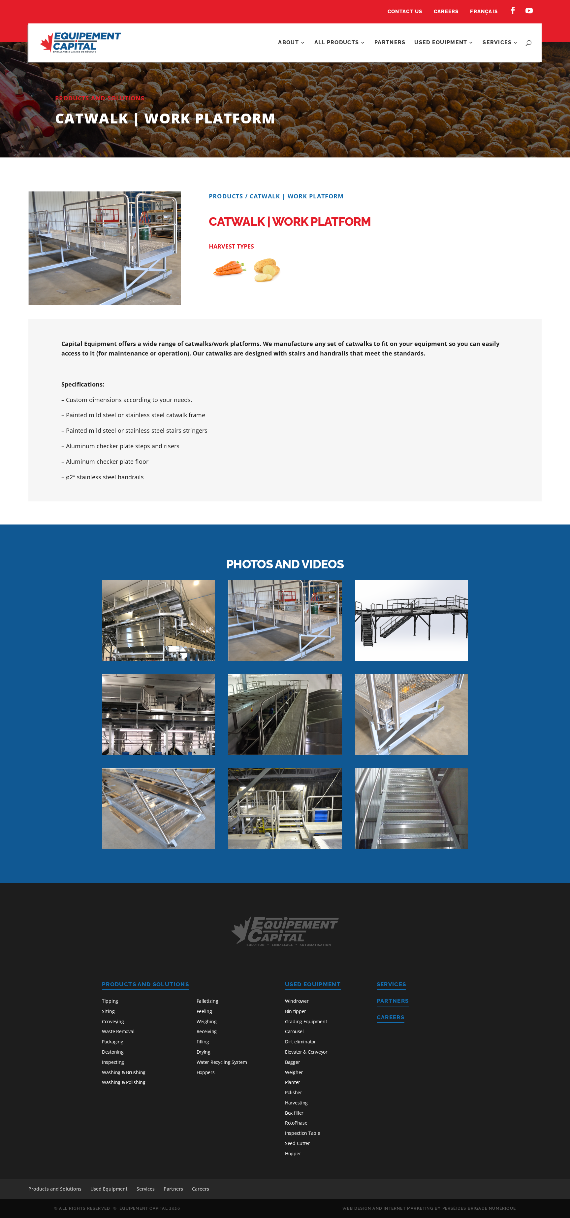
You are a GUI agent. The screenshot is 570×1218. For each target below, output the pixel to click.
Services (497, 43)
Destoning (112, 1052)
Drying (203, 1052)
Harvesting (296, 1103)
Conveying (113, 1021)
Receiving (207, 1031)
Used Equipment (440, 43)
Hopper (293, 1153)
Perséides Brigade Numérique (479, 1208)
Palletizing (207, 1001)
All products (336, 43)
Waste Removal (118, 1031)
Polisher (293, 1092)
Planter (292, 1082)
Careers (446, 12)
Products (226, 196)
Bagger (292, 1062)
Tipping (110, 1001)
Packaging (112, 1041)
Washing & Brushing (123, 1072)
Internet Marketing (408, 1208)
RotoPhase (296, 1123)
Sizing (108, 1011)
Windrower (296, 1001)
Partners (389, 43)
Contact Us (405, 12)
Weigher (294, 1072)
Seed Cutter (297, 1143)
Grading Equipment (306, 1021)
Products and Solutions (145, 984)
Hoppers (206, 1072)
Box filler (294, 1113)
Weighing (207, 1021)
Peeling (204, 1011)
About (288, 43)
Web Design (356, 1208)
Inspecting (113, 1062)
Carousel (294, 1031)
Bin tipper (295, 1011)
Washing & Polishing (123, 1082)
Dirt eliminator (300, 1041)
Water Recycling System (222, 1062)
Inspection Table (302, 1133)
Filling (203, 1041)
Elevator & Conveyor (306, 1052)
